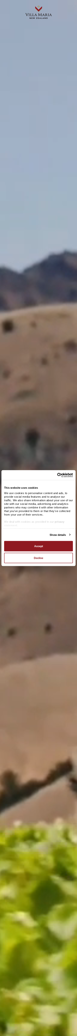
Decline (38, 557)
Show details (58, 534)
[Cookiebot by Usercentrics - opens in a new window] (57, 475)
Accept (38, 546)
